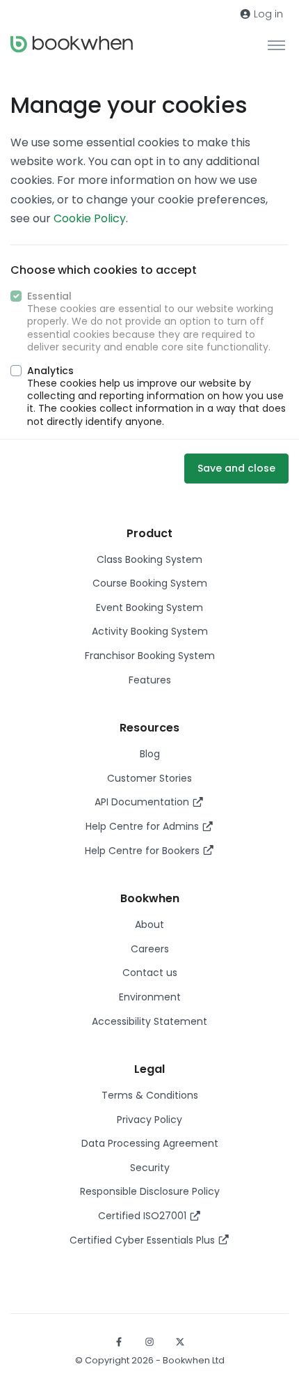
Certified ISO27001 (143, 1216)
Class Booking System (149, 559)
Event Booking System (149, 607)
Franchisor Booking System (150, 656)
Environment (150, 997)
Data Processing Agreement (149, 1143)
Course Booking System (149, 583)
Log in (267, 14)
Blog (150, 754)
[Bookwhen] (71, 44)
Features (150, 680)
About (149, 924)
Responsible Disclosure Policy (150, 1191)
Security (150, 1168)
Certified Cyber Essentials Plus (144, 1240)
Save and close (236, 468)
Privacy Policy (149, 1120)
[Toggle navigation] (276, 44)
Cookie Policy (90, 218)
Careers (150, 949)
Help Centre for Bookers (143, 851)
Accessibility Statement (149, 1021)
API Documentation (143, 802)
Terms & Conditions (150, 1095)
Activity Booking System (150, 631)
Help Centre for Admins (144, 826)
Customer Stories (149, 778)
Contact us (149, 973)
